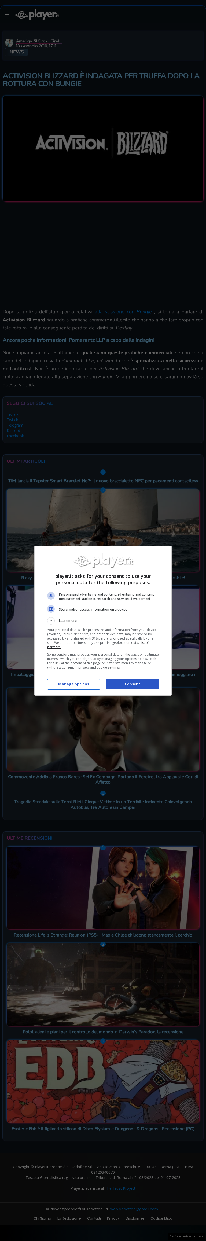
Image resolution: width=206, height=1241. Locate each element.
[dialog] (103, 621)
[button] (103, 621)
